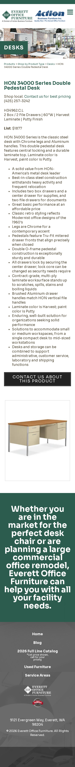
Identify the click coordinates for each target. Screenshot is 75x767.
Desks (51, 63)
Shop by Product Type (31, 63)
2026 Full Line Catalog (37, 651)
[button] (70, 12)
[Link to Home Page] (37, 691)
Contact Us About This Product (37, 379)
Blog (37, 643)
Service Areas (37, 675)
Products (9, 63)
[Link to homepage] (17, 16)
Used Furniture (37, 667)
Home (37, 634)
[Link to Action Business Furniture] (49, 16)
